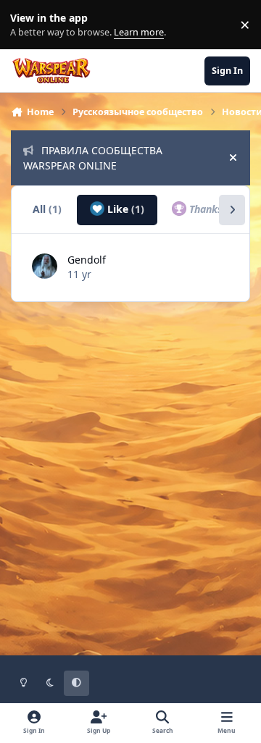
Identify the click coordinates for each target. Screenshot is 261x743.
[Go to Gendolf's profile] (44, 266)
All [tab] (47, 209)
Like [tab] (124, 209)
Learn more (28, 25)
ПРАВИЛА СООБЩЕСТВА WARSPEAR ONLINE (92, 157)
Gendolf (86, 259)
